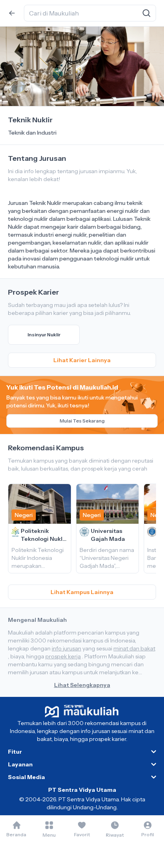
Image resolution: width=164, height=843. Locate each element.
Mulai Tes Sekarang (82, 421)
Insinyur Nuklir (44, 335)
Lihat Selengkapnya (82, 685)
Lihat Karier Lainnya (82, 360)
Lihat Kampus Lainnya (82, 592)
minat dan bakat (134, 648)
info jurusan (66, 648)
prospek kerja (63, 656)
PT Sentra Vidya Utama (82, 789)
